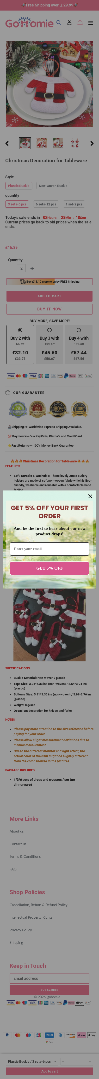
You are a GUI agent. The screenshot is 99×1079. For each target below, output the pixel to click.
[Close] (90, 496)
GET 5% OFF (49, 568)
